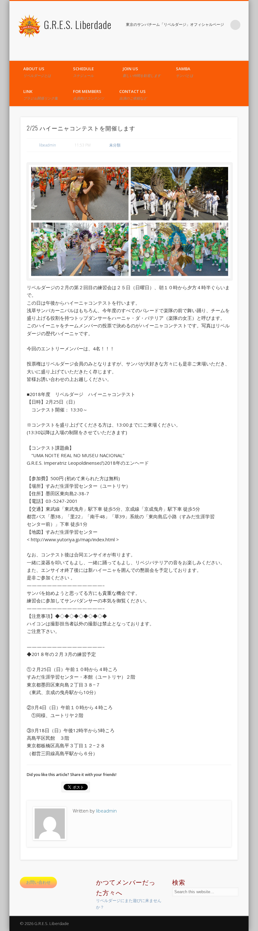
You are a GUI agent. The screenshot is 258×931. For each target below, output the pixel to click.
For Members (88, 95)
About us (40, 72)
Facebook (242, 54)
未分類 (115, 145)
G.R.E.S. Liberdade (77, 24)
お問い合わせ (38, 882)
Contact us (133, 95)
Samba (184, 72)
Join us (142, 72)
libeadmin (47, 145)
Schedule (90, 72)
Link (40, 95)
